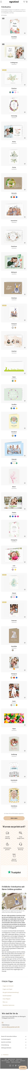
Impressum (22, 1060)
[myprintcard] (14, 3)
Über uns (5, 1002)
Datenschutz (19, 1059)
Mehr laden (14, 818)
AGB (6, 1059)
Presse (17, 1060)
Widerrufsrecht (11, 1059)
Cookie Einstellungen (16, 1062)
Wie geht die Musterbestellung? (11, 992)
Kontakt (8, 1062)
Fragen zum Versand (8, 986)
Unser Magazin (6, 999)
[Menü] (2, 1)
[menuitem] (24, 2)
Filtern (23, 1067)
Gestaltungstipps (7, 995)
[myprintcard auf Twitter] (19, 1066)
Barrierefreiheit (5, 1060)
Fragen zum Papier (7, 989)
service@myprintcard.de (11, 1027)
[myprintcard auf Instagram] (10, 1066)
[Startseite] (1, 1055)
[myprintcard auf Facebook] (13, 1066)
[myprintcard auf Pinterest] (16, 1066)
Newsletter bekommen (8, 1005)
